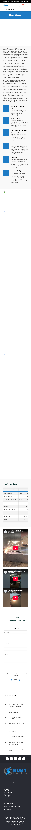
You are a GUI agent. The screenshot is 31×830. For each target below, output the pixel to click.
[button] (15, 699)
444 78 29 (15, 618)
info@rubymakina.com (15, 621)
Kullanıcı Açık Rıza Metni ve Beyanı (15, 821)
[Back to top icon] (27, 826)
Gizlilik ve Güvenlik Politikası (15, 822)
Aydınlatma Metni (15, 824)
